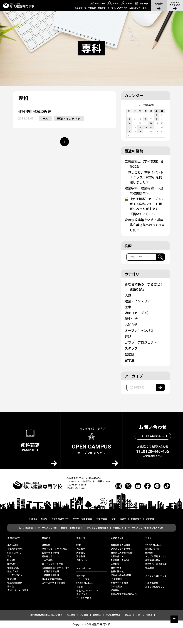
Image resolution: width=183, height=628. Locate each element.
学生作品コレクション (87, 590)
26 (140, 131)
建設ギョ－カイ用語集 (156, 563)
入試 (128, 295)
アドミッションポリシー (122, 548)
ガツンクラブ (82, 579)
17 (129, 127)
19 (140, 127)
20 (145, 127)
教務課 (129, 354)
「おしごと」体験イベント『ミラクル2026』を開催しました (144, 177)
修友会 (10, 586)
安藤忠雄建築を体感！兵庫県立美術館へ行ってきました (145, 224)
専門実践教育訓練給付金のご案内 (46, 615)
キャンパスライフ (119, 7)
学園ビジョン (13, 567)
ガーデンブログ (14, 575)
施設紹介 (11, 563)
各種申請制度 (117, 571)
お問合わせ (136, 518)
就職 (78, 545)
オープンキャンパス (139, 330)
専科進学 (80, 548)
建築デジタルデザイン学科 (55, 548)
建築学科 (46, 545)
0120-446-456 (152, 451)
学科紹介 (92, 7)
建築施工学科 (48, 556)
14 (151, 123)
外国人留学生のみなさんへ (124, 593)
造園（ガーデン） (137, 312)
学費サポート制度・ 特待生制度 (120, 584)
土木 (45, 118)
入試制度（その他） (120, 560)
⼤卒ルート (81, 560)
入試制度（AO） (119, 556)
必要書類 (115, 590)
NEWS (44, 518)
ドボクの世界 (151, 582)
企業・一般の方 (118, 518)
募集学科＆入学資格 (120, 545)
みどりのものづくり (155, 586)
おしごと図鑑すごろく (156, 556)
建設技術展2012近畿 (34, 111)
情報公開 (11, 578)
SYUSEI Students (84, 582)
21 (151, 127)
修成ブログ (12, 571)
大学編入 (80, 552)
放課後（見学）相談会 (72, 527)
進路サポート (104, 7)
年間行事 (80, 575)
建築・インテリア (68, 118)
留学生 (129, 360)
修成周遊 (149, 567)
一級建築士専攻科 (50, 575)
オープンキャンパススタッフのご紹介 (146, 527)
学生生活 (131, 318)
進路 (128, 336)
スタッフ (131, 348)
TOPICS (33, 518)
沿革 (9, 556)
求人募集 (84, 615)
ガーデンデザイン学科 (52, 563)
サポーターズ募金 (143, 615)
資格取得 (80, 556)
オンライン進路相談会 (97, 527)
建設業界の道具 (152, 560)
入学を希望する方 (59, 518)
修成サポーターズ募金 (18, 590)
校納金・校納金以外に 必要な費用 (121, 577)
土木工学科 (47, 560)
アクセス (150, 518)
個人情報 (71, 615)
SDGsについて (14, 552)
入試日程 (115, 563)
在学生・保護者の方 (82, 518)
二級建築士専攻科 (50, 571)
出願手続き (116, 567)
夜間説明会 (118, 527)
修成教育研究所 (14, 582)
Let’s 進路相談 (26, 527)
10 (129, 123)
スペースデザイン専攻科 (53, 582)
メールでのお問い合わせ (153, 436)
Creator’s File (152, 548)
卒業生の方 (101, 518)
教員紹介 (11, 560)
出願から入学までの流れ (122, 552)
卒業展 (79, 586)
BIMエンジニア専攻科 (52, 578)
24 (129, 131)
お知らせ (131, 324)
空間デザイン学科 (50, 552)
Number (149, 552)
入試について (135, 7)
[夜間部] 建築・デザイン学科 (56, 567)
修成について (80, 7)
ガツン (145, 7)
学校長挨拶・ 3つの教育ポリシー (16, 547)
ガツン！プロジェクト (141, 342)
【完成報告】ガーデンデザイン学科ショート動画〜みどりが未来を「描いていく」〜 (146, 206)
